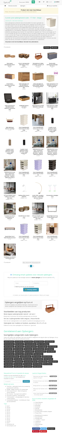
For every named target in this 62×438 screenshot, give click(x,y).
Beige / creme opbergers (43, 344)
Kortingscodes (38, 418)
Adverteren (37, 423)
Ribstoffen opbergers (9, 354)
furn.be (8, 407)
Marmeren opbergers (9, 344)
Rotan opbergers (19, 344)
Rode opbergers (18, 359)
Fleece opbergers (19, 341)
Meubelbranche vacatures (41, 415)
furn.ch (8, 416)
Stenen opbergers (18, 364)
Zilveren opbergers (38, 364)
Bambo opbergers (43, 361)
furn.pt (8, 419)
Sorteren (55, 47)
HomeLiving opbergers (40, 351)
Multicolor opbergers (18, 349)
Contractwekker (10, 397)
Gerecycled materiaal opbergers (12, 356)
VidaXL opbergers (19, 346)
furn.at (8, 410)
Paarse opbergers (28, 364)
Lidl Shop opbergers (38, 359)
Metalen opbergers (53, 361)
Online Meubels (39, 402)
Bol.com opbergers (29, 351)
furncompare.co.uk (11, 425)
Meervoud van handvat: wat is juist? (44, 389)
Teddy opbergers (19, 361)
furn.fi (8, 422)
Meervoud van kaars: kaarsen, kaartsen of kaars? (44, 377)
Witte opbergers (28, 354)
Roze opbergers (8, 349)
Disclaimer (37, 407)
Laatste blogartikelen (39, 373)
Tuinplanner (38, 421)
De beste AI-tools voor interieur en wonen (44, 381)
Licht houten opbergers (26, 356)
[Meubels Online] (5, 6)
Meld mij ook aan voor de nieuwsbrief (24, 286)
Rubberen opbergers (38, 341)
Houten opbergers (53, 346)
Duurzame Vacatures (12, 395)
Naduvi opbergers (37, 366)
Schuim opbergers (48, 359)
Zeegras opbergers (38, 354)
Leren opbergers (27, 366)
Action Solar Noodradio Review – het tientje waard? (44, 394)
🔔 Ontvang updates (31, 289)
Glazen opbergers (36, 356)
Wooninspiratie (38, 424)
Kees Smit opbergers (9, 351)
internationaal (21, 395)
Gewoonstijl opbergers (38, 349)
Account (50, 2)
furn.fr (8, 406)
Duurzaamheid (38, 417)
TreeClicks (9, 386)
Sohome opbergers (9, 361)
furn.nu (8, 412)
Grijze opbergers (19, 354)
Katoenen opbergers (9, 346)
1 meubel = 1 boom (40, 420)
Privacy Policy (38, 413)
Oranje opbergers (8, 366)
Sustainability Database (12, 400)
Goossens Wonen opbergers (30, 361)
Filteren (47, 47)
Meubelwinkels (38, 410)
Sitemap (37, 408)
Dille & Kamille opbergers (30, 346)
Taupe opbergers (8, 364)
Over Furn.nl (38, 404)
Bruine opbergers (19, 351)
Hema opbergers (28, 341)
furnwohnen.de (10, 424)
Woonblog (37, 405)
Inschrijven (26, 381)
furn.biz (8, 421)
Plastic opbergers (51, 351)
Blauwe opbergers (28, 359)
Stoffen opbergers (49, 349)
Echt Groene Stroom (12, 391)
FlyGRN (8, 389)
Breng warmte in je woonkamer (44, 385)
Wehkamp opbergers (46, 356)
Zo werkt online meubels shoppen (43, 411)
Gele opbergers (28, 349)
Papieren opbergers (9, 341)
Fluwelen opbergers (49, 341)
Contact (37, 426)
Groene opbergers (9, 359)
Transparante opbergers (30, 344)
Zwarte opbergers (18, 366)
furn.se (8, 415)
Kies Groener (10, 394)
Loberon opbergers (42, 346)
